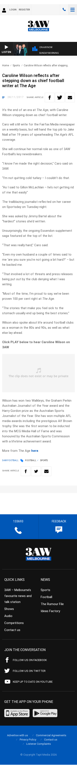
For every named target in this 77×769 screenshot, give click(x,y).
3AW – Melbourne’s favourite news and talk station (18, 596)
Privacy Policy (28, 739)
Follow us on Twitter (29, 670)
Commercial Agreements (51, 735)
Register (24, 9)
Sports (16, 65)
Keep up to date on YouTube (33, 681)
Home (5, 65)
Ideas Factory (50, 611)
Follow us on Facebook (30, 660)
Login (12, 9)
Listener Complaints (38, 743)
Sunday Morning (49, 53)
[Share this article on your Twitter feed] (60, 97)
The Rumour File (52, 604)
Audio (8, 616)
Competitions (14, 623)
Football (30, 460)
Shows (9, 609)
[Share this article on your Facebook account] (49, 97)
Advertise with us (17, 735)
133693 (64, 9)
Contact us (12, 630)
